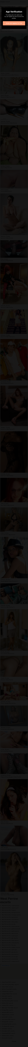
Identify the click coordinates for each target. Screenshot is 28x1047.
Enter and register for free (14, 23)
